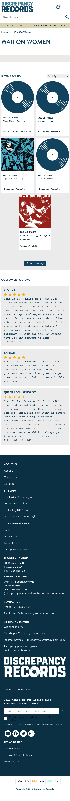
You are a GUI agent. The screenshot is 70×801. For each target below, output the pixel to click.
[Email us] (8, 733)
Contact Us (10, 477)
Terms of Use (11, 761)
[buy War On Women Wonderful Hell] (52, 97)
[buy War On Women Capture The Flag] (17, 154)
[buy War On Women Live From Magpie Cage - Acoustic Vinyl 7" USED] (35, 211)
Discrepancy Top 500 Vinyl (19, 516)
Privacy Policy (52, 724)
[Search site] (66, 17)
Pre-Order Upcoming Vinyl (19, 497)
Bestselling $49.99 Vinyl (17, 510)
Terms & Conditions (18, 724)
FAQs (7, 530)
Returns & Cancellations (18, 755)
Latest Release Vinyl (15, 503)
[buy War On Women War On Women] (52, 154)
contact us (10, 650)
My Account (11, 536)
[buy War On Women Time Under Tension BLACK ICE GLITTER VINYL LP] (17, 97)
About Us (9, 470)
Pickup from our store (16, 549)
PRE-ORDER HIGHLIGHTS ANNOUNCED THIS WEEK (35, 25)
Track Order (11, 543)
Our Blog (9, 483)
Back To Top (36, 263)
